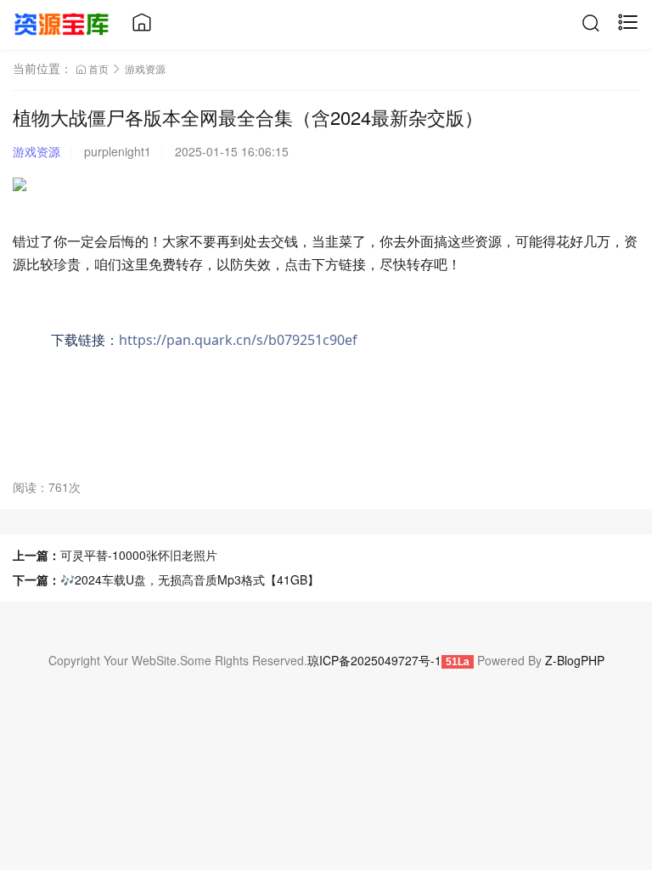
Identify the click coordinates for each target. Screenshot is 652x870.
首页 (98, 68)
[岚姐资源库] (61, 22)
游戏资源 (145, 68)
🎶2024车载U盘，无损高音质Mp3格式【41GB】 (189, 579)
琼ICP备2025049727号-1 (374, 660)
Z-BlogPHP (574, 660)
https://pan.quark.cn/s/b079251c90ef (238, 339)
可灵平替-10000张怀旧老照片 (138, 554)
